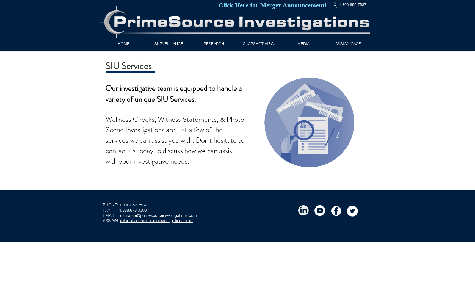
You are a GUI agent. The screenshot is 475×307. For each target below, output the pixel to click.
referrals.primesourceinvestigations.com (156, 220)
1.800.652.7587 (133, 205)
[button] (213, 43)
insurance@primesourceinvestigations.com (158, 215)
